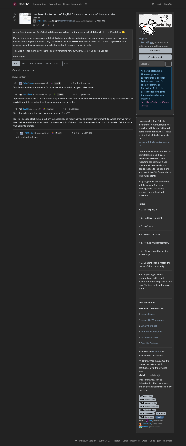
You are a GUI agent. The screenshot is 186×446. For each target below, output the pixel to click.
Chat (66, 63)
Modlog (159, 417)
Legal (125, 441)
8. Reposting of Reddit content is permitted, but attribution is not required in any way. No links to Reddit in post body (155, 281)
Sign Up (168, 4)
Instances (135, 441)
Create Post (55, 4)
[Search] (153, 4)
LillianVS (156, 351)
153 (37, 25)
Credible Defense (149, 343)
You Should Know (149, 337)
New (48, 63)
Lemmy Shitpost (149, 326)
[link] (43, 25)
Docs (144, 441)
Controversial (35, 63)
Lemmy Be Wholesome (152, 320)
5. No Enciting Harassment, (155, 243)
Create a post (155, 57)
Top (23, 63)
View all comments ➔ (23, 70)
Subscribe (155, 50)
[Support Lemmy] (86, 4)
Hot (16, 63)
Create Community (72, 4)
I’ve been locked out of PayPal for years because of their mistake (74, 14)
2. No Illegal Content (151, 218)
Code (152, 441)
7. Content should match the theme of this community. (154, 265)
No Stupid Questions (151, 332)
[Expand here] (25, 18)
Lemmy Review (148, 314)
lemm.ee (36, 18)
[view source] (53, 25)
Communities (39, 4)
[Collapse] (15, 83)
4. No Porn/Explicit (151, 234)
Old (56, 63)
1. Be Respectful (149, 210)
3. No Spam (147, 226)
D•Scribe (23, 4)
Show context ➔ (20, 77)
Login (159, 4)
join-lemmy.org (164, 441)
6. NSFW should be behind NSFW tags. (153, 253)
